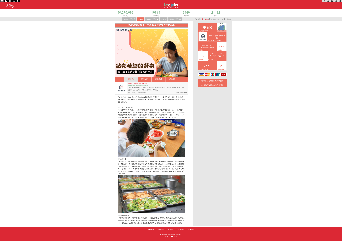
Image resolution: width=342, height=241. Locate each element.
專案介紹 (130, 79)
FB (324, 1)
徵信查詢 (158, 79)
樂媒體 (125, 19)
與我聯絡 (181, 230)
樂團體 (171, 19)
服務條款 (191, 230)
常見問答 (171, 230)
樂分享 (132, 19)
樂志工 (155, 19)
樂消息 (178, 19)
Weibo (336, 1)
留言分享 (172, 79)
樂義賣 (163, 19)
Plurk (328, 1)
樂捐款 (140, 19)
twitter (340, 1)
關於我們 (151, 230)
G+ (332, 1)
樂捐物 (148, 19)
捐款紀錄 (144, 79)
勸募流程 (161, 230)
